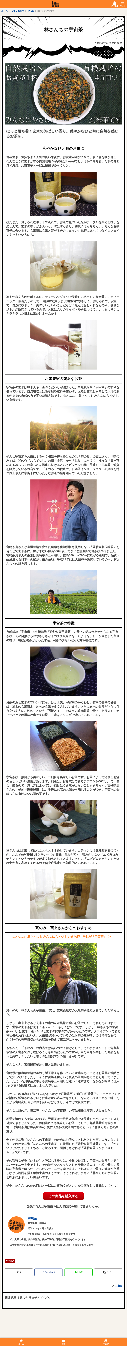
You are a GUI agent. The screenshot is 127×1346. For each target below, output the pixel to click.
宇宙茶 (11, 1261)
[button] (108, 1272)
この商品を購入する (63, 1196)
